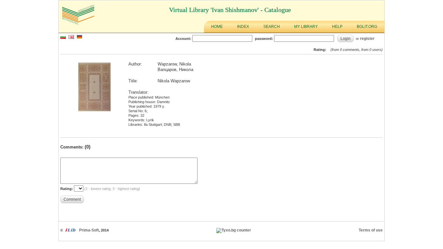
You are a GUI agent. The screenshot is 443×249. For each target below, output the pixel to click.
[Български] (63, 37)
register (367, 38)
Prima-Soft (89, 230)
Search (271, 26)
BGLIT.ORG (367, 26)
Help (337, 26)
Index (243, 26)
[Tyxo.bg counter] (233, 230)
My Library (306, 26)
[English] (71, 37)
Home (217, 26)
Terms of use (371, 230)
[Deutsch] (79, 37)
